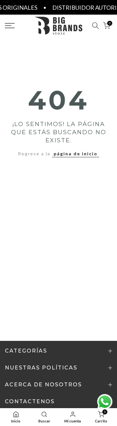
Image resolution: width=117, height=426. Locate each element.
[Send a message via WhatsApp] (105, 402)
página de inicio (76, 153)
